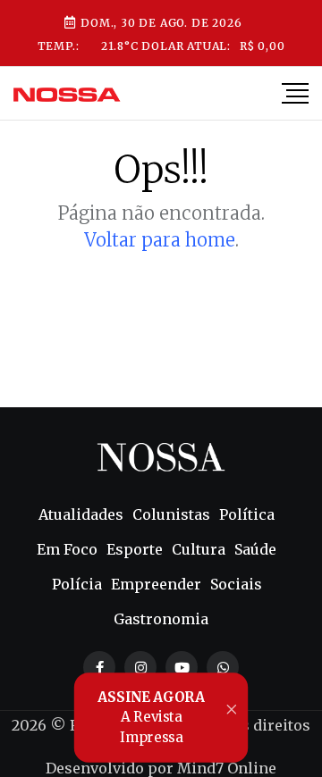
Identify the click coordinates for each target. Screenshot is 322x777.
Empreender (156, 584)
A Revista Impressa (151, 717)
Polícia (77, 584)
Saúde (255, 549)
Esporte (134, 549)
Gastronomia (161, 619)
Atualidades (80, 514)
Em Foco (67, 549)
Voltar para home (159, 240)
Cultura (198, 549)
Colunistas (171, 514)
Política (247, 514)
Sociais (236, 584)
